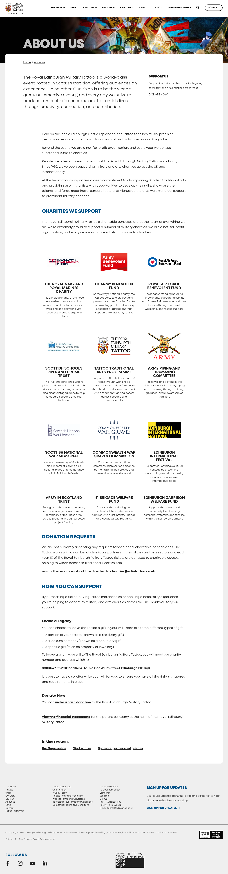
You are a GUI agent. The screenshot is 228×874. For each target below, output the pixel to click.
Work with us (82, 748)
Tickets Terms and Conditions (67, 796)
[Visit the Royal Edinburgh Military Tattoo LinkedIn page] (45, 863)
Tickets (212, 8)
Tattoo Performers (179, 8)
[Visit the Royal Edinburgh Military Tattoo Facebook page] (7, 863)
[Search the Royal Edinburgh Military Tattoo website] (197, 7)
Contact (156, 8)
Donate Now (158, 94)
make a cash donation (73, 702)
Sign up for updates (162, 808)
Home (27, 62)
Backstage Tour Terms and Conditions (72, 802)
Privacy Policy (59, 793)
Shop (73, 8)
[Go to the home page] (14, 7)
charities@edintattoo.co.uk (132, 571)
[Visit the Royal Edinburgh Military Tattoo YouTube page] (32, 863)
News (142, 8)
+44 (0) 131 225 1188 (112, 802)
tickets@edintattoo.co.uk (120, 808)
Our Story (88, 8)
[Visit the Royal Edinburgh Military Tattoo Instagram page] (20, 863)
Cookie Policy (59, 790)
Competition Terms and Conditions (70, 805)
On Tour (107, 8)
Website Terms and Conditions (68, 799)
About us (125, 8)
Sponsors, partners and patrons (120, 748)
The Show (57, 8)
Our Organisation (54, 748)
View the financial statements (66, 716)
